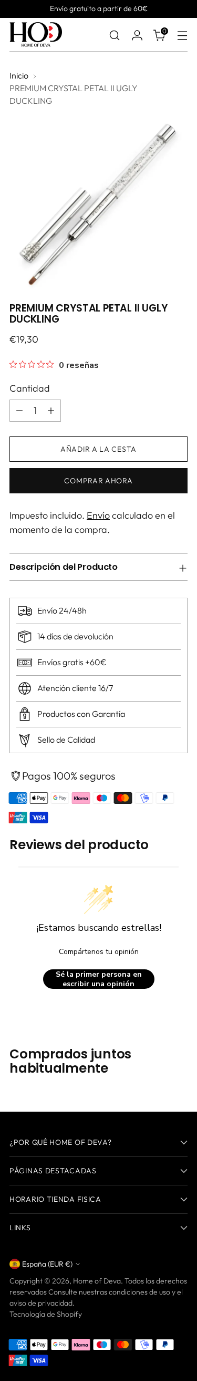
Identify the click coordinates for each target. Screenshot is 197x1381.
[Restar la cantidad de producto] (19, 410)
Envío (98, 515)
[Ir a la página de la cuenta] (137, 35)
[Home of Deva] (35, 35)
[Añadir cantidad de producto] (51, 410)
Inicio (18, 75)
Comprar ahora (98, 480)
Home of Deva (97, 1281)
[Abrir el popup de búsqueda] (114, 35)
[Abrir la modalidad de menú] (182, 35)
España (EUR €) (47, 1264)
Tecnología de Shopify (45, 1314)
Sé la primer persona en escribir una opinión (99, 979)
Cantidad (29, 388)
